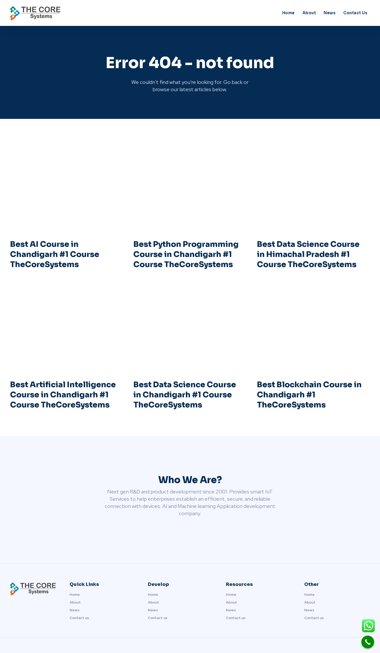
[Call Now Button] (367, 642)
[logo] (33, 588)
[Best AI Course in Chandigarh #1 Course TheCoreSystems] (66, 185)
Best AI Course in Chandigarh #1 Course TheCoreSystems (54, 254)
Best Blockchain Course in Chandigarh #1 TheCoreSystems (309, 395)
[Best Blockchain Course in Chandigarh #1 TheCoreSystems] (313, 325)
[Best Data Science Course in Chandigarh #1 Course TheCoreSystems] (189, 325)
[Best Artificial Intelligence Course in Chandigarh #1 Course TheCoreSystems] (66, 325)
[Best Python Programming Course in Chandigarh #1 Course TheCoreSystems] (189, 185)
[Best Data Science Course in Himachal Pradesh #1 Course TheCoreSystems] (313, 185)
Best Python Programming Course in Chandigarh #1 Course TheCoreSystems (186, 254)
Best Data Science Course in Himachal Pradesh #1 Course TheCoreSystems (308, 254)
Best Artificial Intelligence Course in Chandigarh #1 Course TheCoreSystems (63, 395)
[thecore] (55, 12)
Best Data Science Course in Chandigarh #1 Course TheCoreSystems (184, 395)
